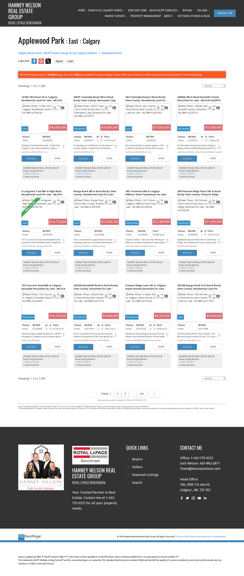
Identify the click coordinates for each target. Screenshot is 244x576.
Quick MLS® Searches (163, 10)
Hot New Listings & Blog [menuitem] (193, 16)
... (132, 394)
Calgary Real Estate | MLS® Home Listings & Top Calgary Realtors (57, 53)
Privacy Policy (183, 536)
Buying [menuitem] (187, 10)
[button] (225, 13)
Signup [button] (59, 61)
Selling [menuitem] (202, 10)
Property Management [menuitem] (145, 16)
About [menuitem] (168, 16)
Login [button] (70, 61)
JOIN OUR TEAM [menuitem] (137, 10)
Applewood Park (112, 53)
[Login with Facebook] (34, 63)
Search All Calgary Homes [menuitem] (105, 10)
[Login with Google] (41, 63)
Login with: (24, 61)
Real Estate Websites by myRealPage (208, 536)
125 (141, 394)
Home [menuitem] (81, 10)
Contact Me (224, 13)
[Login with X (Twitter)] (48, 63)
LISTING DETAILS (31, 159)
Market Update (115, 16)
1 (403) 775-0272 (31, 173)
